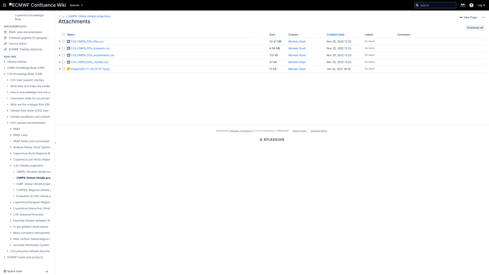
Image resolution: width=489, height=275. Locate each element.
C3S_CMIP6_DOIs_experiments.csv (92, 55)
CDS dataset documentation (28, 122)
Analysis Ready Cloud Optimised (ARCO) (38, 147)
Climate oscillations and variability (31, 116)
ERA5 (16, 128)
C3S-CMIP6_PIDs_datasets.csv (90, 48)
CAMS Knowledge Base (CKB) (26, 67)
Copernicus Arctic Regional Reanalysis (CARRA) (42, 153)
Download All (475, 27)
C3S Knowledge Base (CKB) (24, 73)
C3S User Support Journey (27, 80)
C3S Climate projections (28, 165)
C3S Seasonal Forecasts (28, 214)
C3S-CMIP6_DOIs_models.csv (89, 62)
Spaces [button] (74, 5)
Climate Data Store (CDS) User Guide (33, 110)
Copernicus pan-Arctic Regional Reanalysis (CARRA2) (46, 159)
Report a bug (299, 130)
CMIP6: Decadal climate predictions (38, 171)
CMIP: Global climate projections (36, 183)
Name (70, 34)
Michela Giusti (297, 41)
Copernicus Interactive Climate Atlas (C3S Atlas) (43, 208)
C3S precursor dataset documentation (34, 251)
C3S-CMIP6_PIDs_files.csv (87, 41)
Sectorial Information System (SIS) (34, 245)
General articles (17, 61)
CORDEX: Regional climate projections (40, 190)
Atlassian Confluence (241, 130)
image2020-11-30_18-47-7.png (90, 68)
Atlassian (272, 139)
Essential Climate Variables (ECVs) (34, 220)
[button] (4, 5)
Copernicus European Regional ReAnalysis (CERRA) (45, 202)
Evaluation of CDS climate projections (39, 196)
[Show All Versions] (59, 41)
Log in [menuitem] (481, 5)
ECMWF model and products (25, 257)
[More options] (483, 17)
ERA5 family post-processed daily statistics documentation (50, 141)
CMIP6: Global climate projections (38, 177)
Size (272, 34)
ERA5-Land (20, 135)
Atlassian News (319, 130)
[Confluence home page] (37, 5)
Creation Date (335, 34)
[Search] (417, 5)
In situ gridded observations (30, 226)
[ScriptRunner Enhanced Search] (462, 5)
